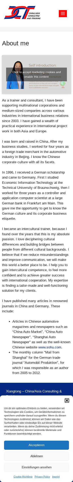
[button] (67, 400)
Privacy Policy (42, 476)
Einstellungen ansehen (37, 467)
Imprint (56, 476)
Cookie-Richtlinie (23, 476)
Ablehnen (36, 456)
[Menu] (63, 14)
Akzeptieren (36, 445)
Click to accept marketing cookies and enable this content (36, 74)
